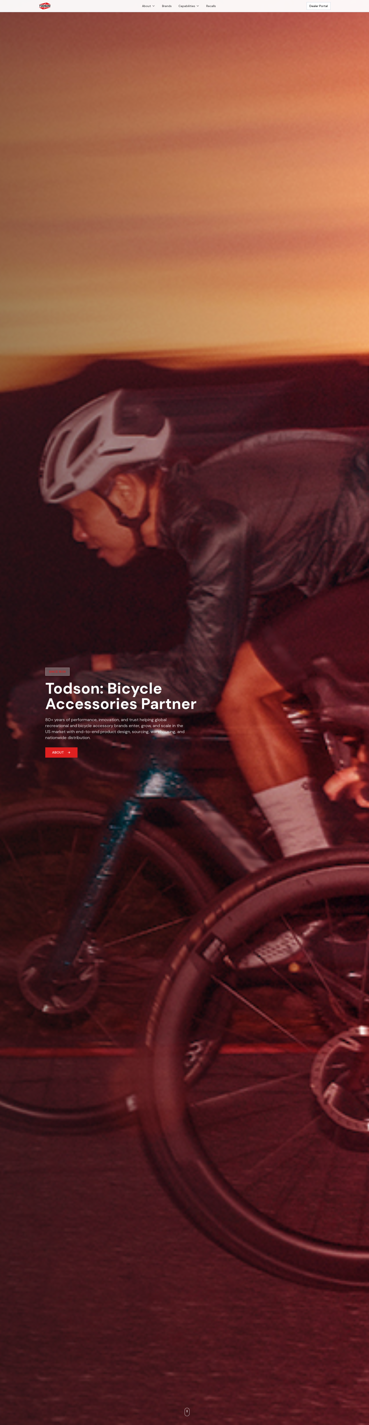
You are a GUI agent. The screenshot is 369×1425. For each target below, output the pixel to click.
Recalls (211, 6)
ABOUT (58, 752)
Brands (167, 6)
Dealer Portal (318, 6)
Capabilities (187, 6)
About (146, 6)
